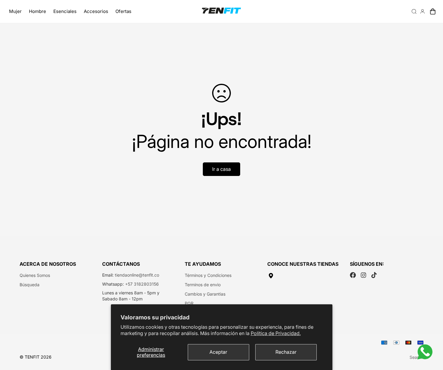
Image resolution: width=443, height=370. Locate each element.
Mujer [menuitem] (15, 11)
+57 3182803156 (142, 284)
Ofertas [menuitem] (123, 11)
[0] (433, 11)
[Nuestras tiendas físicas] (304, 275)
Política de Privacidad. (276, 333)
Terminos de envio (203, 284)
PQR (189, 303)
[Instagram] (363, 275)
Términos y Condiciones (208, 275)
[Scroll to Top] (431, 337)
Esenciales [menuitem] (65, 11)
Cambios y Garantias (205, 293)
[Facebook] (353, 275)
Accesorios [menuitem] (96, 11)
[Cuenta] (422, 11)
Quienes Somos (35, 275)
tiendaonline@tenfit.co (137, 275)
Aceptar (218, 352)
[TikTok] (374, 275)
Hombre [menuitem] (37, 11)
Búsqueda (29, 284)
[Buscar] (414, 11)
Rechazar (286, 352)
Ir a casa (221, 169)
